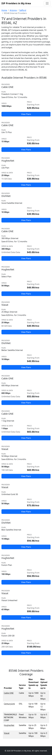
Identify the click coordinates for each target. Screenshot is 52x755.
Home (4, 10)
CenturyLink (9, 703)
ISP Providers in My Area (16, 3)
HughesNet (9, 725)
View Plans (26, 114)
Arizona (13, 10)
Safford (22, 10)
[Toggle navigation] (47, 3)
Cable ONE (9, 693)
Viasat (6, 733)
